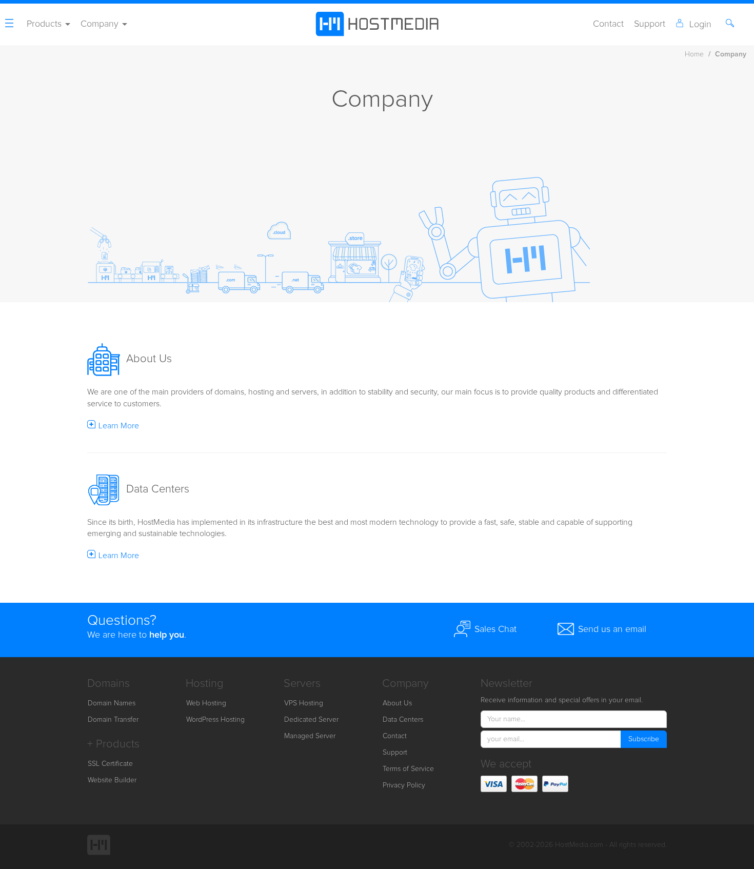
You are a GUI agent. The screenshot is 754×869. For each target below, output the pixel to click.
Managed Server (309, 736)
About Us (397, 703)
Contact (608, 24)
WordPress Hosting (215, 719)
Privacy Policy (404, 785)
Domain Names (111, 703)
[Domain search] (731, 24)
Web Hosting (206, 703)
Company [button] (101, 24)
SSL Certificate (110, 763)
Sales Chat (495, 629)
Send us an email (612, 629)
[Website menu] (11, 24)
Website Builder (112, 780)
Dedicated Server (311, 719)
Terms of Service (408, 769)
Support (649, 24)
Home (694, 54)
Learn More (118, 426)
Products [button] (45, 24)
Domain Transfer (113, 719)
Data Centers (403, 719)
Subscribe (643, 739)
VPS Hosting (303, 703)
